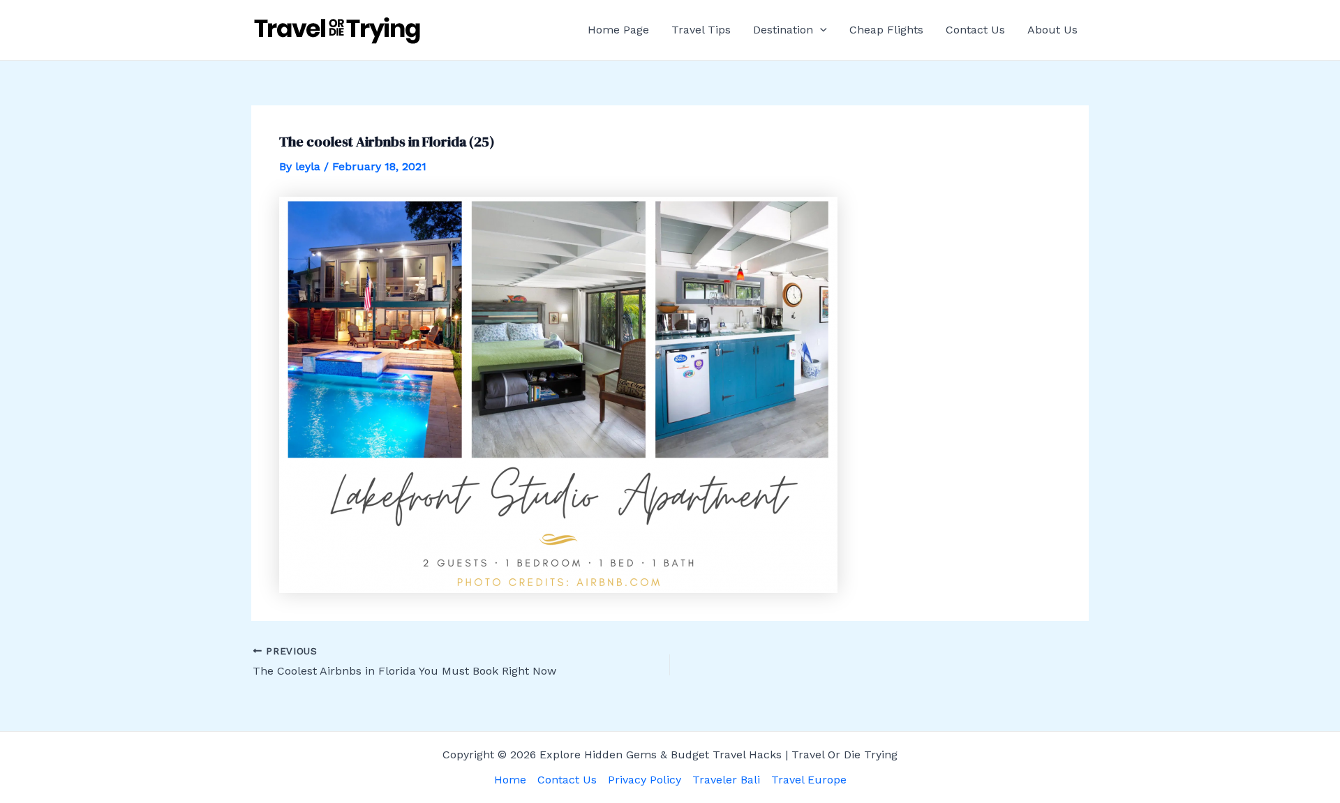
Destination (783, 29)
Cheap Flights (886, 29)
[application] (820, 30)
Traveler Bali (726, 779)
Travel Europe (809, 779)
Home (510, 779)
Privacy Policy (644, 779)
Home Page (618, 29)
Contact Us (975, 29)
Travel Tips (701, 29)
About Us (1052, 29)
